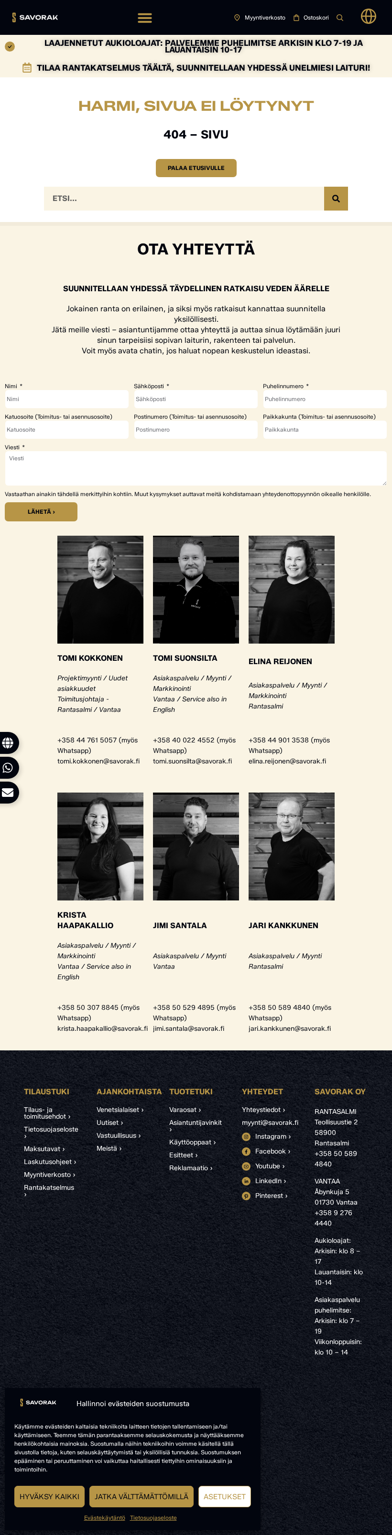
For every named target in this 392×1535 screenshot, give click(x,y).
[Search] (336, 199)
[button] (144, 17)
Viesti (13, 447)
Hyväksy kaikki (49, 1497)
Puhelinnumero (284, 386)
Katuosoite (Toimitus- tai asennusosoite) (58, 416)
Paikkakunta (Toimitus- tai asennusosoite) (319, 416)
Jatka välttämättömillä (141, 1497)
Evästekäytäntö (104, 1517)
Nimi (12, 386)
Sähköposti (149, 386)
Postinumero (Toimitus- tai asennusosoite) (190, 416)
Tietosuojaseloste (153, 1517)
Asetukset (225, 1497)
